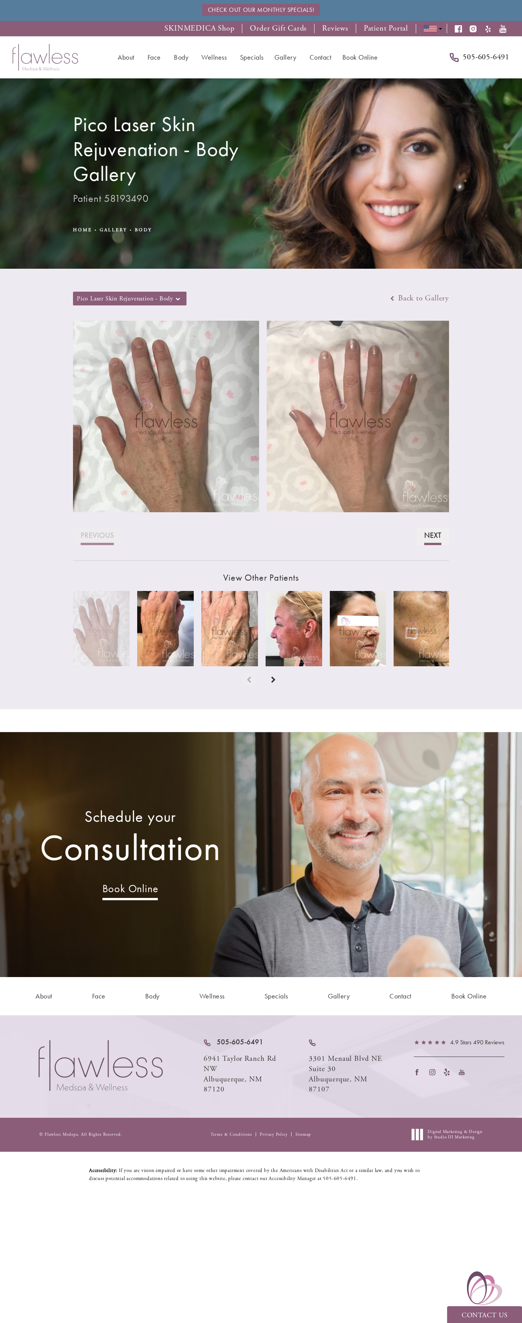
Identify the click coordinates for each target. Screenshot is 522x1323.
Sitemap (303, 1134)
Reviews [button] (335, 28)
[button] (462, 29)
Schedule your (130, 838)
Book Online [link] (360, 57)
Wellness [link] (214, 57)
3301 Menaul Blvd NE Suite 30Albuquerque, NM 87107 (345, 1074)
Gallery (113, 230)
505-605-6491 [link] (486, 57)
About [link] (126, 57)
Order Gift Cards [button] (278, 28)
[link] (233, 1042)
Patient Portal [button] (386, 28)
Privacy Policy (274, 1134)
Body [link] (181, 57)
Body (143, 230)
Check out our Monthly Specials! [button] (261, 10)
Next (432, 535)
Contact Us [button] (484, 1315)
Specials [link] (252, 57)
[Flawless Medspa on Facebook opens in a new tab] (419, 1072)
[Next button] (273, 680)
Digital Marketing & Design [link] (455, 1134)
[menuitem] (127, 57)
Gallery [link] (285, 57)
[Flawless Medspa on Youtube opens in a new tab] (464, 1072)
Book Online (130, 888)
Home (82, 230)
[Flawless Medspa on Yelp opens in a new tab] (449, 1072)
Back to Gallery (422, 298)
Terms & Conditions (231, 1134)
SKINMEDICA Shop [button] (199, 28)
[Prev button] (249, 680)
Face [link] (154, 57)
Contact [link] (321, 57)
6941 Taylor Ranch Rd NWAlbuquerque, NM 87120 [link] (240, 1074)
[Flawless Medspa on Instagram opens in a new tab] (434, 1072)
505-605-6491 (340, 1178)
